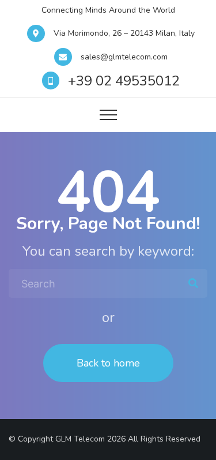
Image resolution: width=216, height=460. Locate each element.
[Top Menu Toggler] (108, 115)
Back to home (108, 363)
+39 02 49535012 (124, 81)
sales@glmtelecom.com (124, 56)
